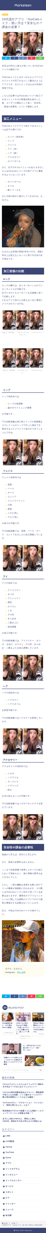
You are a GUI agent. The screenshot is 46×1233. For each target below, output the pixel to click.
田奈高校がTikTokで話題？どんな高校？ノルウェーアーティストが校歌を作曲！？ (23, 1112)
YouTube (9, 1152)
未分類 (5, 14)
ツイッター (10, 1204)
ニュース (9, 1209)
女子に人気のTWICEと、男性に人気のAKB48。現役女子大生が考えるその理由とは (22, 1120)
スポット (9, 1192)
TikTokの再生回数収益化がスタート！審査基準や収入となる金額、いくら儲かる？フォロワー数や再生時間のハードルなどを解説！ (23, 1094)
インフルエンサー (13, 1180)
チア (7, 1198)
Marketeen (23, 5)
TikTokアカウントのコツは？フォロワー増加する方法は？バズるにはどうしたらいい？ (23, 1085)
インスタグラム (12, 1169)
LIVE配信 (9, 1141)
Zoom (8, 1157)
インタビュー (11, 1174)
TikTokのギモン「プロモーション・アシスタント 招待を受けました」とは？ (23, 1104)
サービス (9, 1186)
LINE (7, 1136)
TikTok (8, 1147)
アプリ (8, 1163)
